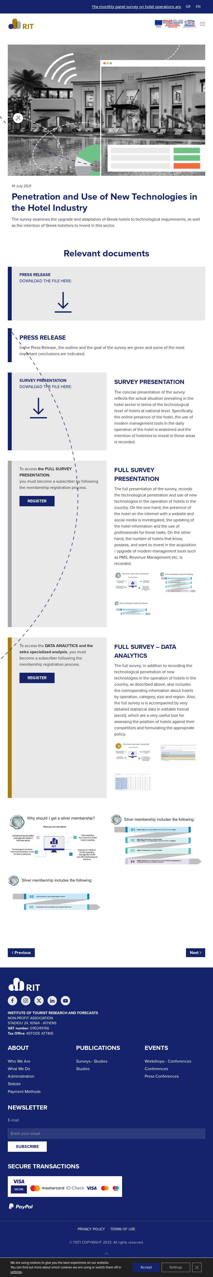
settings (16, 1272)
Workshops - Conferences (168, 1061)
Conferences (156, 1068)
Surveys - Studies (91, 1061)
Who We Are (19, 1061)
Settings (175, 1267)
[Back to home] (23, 23)
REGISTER (37, 501)
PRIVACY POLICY (91, 1229)
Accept (146, 1267)
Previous (23, 952)
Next (194, 952)
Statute (14, 1083)
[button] (202, 23)
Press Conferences (162, 1076)
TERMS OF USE (122, 1229)
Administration (21, 1076)
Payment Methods (24, 1091)
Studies (83, 1068)
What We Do (19, 1068)
